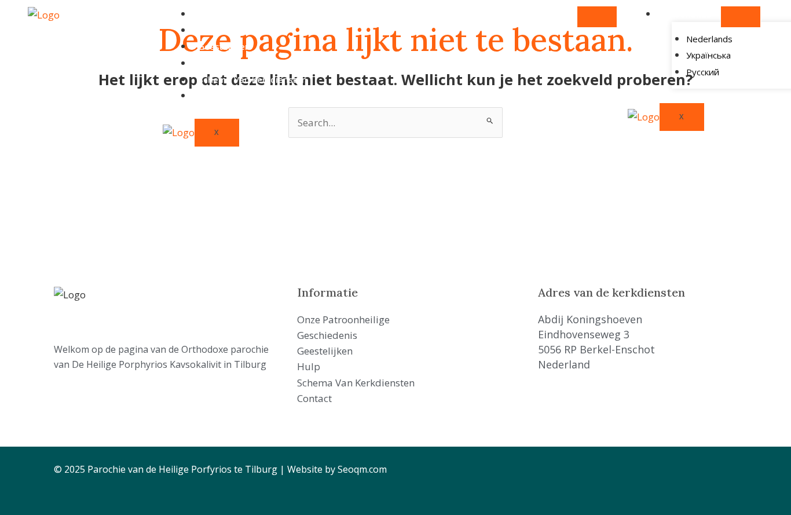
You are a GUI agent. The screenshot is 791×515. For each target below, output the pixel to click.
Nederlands (687, 14)
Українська (708, 55)
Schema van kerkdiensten (252, 79)
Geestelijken (224, 46)
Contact (214, 95)
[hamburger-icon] (597, 17)
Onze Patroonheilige (240, 14)
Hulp (207, 63)
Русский (702, 72)
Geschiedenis (226, 30)
